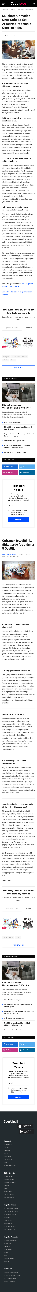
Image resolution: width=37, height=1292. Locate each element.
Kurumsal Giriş (9, 1179)
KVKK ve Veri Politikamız (12, 1275)
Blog (6, 1162)
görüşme (6, 357)
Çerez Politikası (9, 1281)
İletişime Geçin (9, 1197)
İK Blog (6, 1188)
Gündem (7, 1261)
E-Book (6, 1185)
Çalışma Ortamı (8, 937)
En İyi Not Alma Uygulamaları (14, 441)
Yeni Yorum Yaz (18, 367)
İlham (6, 1252)
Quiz (5, 1255)
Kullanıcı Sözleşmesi (11, 1272)
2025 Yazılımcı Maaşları (12, 422)
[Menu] (3, 3)
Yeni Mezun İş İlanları (11, 1211)
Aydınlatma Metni (10, 1278)
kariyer (24, 357)
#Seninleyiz (8, 1191)
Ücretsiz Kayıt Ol (10, 1182)
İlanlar (6, 1153)
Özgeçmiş (7, 1243)
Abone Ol (18, 520)
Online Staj (8, 1223)
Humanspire (8, 1249)
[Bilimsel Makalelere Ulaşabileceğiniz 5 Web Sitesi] (18, 392)
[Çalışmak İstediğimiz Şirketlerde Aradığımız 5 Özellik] (18, 579)
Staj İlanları (8, 1220)
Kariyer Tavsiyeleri (9, 554)
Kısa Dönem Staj (9, 1229)
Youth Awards (9, 1194)
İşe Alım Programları (11, 1208)
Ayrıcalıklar (8, 1159)
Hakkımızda (8, 1144)
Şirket (13, 360)
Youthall (13, 34)
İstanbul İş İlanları (10, 1214)
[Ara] (34, 3)
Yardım (6, 1147)
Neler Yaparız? (9, 1176)
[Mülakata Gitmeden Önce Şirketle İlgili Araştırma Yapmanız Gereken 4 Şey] (18, 58)
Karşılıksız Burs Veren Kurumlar (15, 452)
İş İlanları (7, 1217)
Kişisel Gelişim (9, 1258)
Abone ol (29, 328)
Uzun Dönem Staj (10, 1226)
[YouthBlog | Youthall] (18, 3)
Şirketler (7, 1150)
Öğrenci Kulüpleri (10, 1165)
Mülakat (5, 34)
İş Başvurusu (16, 357)
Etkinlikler (7, 1156)
